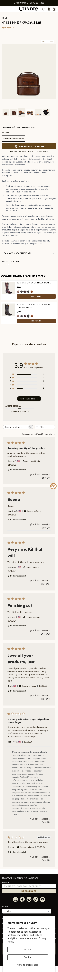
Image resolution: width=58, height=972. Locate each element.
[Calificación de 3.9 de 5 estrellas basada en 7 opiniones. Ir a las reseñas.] (8, 28)
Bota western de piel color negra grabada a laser (33, 306)
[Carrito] (54, 9)
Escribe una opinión (29, 398)
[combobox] (38, 434)
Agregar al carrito (31, 146)
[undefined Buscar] (43, 9)
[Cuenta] (49, 9)
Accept (27, 949)
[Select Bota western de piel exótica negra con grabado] (21, 291)
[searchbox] (15, 427)
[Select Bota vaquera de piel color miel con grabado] (31, 291)
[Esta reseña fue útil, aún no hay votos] (43, 477)
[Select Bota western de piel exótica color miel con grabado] (18, 291)
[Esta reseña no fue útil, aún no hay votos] (48, 477)
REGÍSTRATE (29, 891)
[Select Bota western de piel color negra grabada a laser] (28, 291)
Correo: (5, 882)
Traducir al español (18, 469)
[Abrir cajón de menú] (3, 9)
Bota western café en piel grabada (34, 283)
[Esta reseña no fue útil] (47, 583)
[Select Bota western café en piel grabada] (25, 291)
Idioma (5, 907)
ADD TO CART (36, 296)
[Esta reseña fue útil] (42, 583)
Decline (27, 957)
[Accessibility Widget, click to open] (53, 486)
